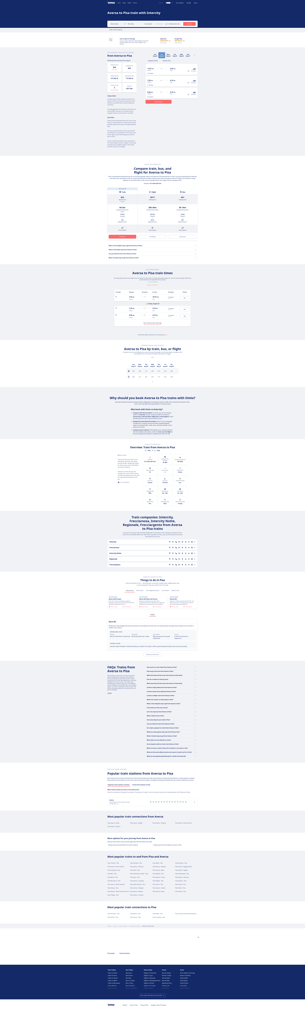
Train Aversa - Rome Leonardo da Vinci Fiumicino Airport (124, 891)
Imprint (125, 1005)
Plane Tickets (148, 970)
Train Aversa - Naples (136, 823)
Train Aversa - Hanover (137, 895)
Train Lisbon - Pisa (180, 891)
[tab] (153, 60)
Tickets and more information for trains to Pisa (167, 845)
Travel (182, 970)
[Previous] (128, 365)
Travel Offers (184, 978)
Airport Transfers (185, 975)
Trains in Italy (123, 926)
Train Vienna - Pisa (112, 888)
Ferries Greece (166, 973)
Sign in (196, 3)
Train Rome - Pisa (180, 888)
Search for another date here (152, 324)
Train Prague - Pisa (113, 895)
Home (109, 926)
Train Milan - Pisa (157, 863)
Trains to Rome (112, 973)
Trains (119, 3)
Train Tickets (112, 970)
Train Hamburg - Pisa (113, 870)
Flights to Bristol (149, 983)
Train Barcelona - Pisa (113, 881)
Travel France (184, 983)
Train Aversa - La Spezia (137, 881)
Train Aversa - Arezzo (158, 877)
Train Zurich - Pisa (157, 884)
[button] (149, 24)
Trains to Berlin (112, 980)
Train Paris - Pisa (135, 870)
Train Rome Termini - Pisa (137, 884)
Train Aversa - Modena (159, 823)
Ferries (135, 3)
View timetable (114, 90)
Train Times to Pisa (134, 926)
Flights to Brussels (149, 978)
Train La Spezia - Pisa (158, 917)
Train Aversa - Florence (137, 866)
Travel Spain (184, 980)
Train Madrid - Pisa (158, 874)
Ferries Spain (166, 978)
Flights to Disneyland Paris (152, 980)
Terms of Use (134, 1005)
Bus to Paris (129, 983)
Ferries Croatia (166, 975)
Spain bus (129, 973)
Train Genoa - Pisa (135, 917)
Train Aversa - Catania (158, 888)
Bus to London (130, 980)
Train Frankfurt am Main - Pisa (139, 874)
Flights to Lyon (148, 975)
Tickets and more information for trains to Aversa (123, 845)
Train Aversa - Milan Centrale (116, 884)
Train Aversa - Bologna (136, 888)
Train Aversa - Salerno (113, 826)
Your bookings (179, 2)
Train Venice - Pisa (180, 884)
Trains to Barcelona (114, 983)
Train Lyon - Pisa (135, 877)
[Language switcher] (169, 3)
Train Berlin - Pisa (112, 877)
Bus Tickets (129, 970)
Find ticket (114, 69)
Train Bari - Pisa (112, 874)
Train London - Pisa (113, 863)
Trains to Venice (113, 978)
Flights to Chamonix (150, 973)
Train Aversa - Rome (113, 823)
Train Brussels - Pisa (181, 863)
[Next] (194, 55)
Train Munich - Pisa (180, 881)
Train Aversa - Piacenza (182, 877)
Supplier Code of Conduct (158, 1005)
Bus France (129, 975)
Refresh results (151, 285)
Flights (129, 3)
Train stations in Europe (187, 973)
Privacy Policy (144, 1005)
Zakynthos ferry (167, 983)
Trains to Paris (112, 975)
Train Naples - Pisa (157, 881)
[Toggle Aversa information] (195, 802)
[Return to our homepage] (112, 3)
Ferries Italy (165, 980)
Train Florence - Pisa (136, 863)
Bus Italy (128, 978)
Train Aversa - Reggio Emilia (183, 866)
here (165, 334)
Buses (124, 3)
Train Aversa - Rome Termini (183, 823)
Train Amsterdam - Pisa (182, 874)
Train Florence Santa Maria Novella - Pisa (187, 914)
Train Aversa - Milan (158, 870)
